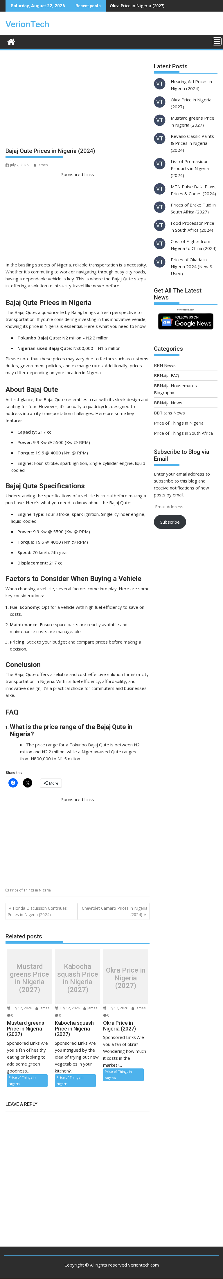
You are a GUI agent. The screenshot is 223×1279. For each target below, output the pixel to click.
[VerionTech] (11, 41)
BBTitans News (169, 413)
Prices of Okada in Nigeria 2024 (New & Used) (192, 266)
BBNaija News (168, 402)
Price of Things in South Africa (183, 433)
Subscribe (170, 522)
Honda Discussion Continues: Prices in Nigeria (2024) (38, 911)
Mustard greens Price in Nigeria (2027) (29, 978)
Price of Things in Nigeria (30, 890)
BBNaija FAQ (166, 375)
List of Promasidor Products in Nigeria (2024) (190, 168)
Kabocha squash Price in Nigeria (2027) (77, 978)
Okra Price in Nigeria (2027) (137, 5)
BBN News (165, 365)
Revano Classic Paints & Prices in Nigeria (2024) (192, 143)
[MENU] (217, 41)
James (43, 164)
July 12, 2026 (21, 1008)
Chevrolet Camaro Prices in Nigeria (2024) (115, 911)
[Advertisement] (78, 101)
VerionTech (27, 24)
